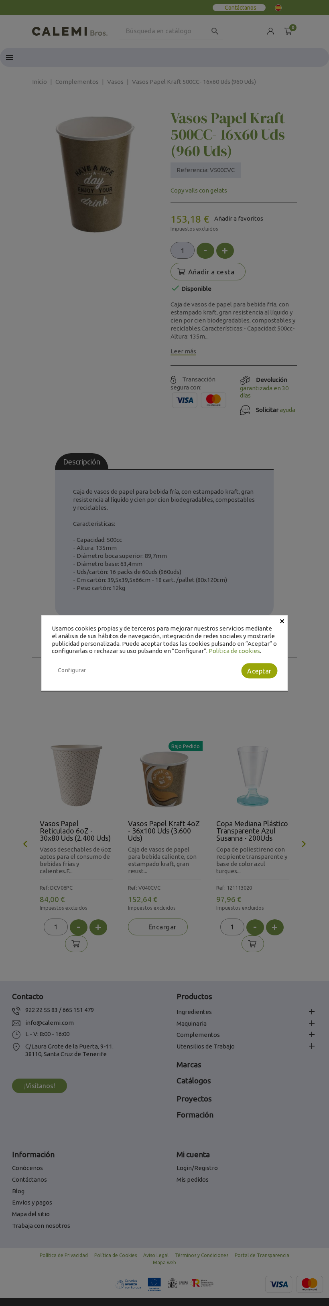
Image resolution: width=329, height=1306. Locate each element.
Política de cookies (234, 651)
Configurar (72, 670)
